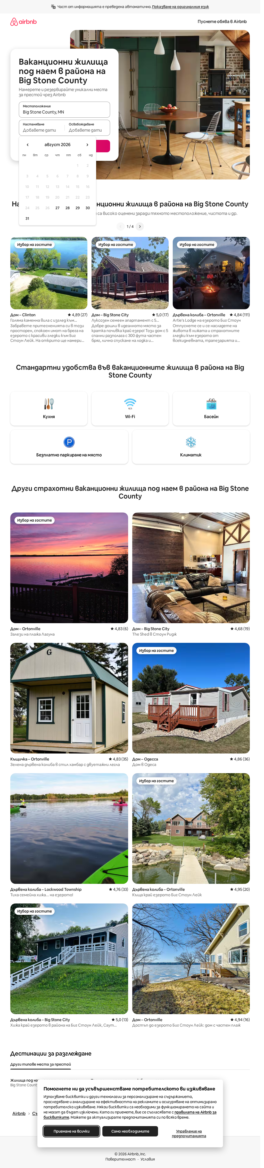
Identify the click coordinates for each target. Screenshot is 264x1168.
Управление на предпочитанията (189, 1133)
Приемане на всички (71, 1131)
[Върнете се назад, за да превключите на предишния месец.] (27, 144)
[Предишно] (121, 226)
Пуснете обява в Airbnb (222, 21)
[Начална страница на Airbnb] (23, 21)
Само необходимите (130, 1131)
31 (27, 218)
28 (67, 208)
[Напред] (140, 226)
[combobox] (64, 112)
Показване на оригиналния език (180, 6)
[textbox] (41, 130)
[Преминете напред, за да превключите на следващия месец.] (87, 144)
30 (88, 208)
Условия (148, 1159)
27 (57, 208)
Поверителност (120, 1159)
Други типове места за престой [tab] (40, 1064)
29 (78, 208)
